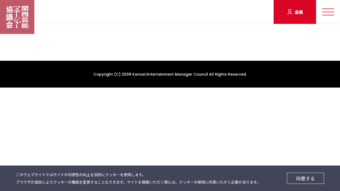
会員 (299, 12)
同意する (305, 178)
